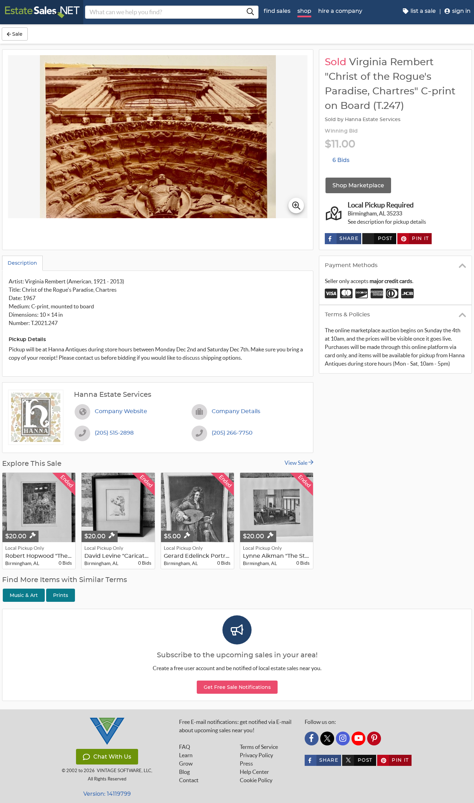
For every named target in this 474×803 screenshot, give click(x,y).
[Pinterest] (374, 738)
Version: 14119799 (107, 794)
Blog (184, 772)
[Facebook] (312, 738)
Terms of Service (259, 747)
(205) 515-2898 (114, 433)
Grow (186, 763)
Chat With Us (112, 756)
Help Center (254, 772)
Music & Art (24, 595)
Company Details (236, 411)
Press (246, 763)
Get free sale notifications (237, 687)
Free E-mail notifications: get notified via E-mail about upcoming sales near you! (235, 726)
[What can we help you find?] (250, 12)
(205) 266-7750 (232, 433)
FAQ (184, 747)
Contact (188, 780)
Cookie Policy (256, 780)
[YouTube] (358, 738)
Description (22, 263)
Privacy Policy (256, 755)
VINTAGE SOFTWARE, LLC (124, 770)
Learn (186, 755)
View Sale (296, 463)
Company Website (121, 411)
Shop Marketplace (358, 185)
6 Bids (340, 160)
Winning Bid (341, 131)
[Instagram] (343, 738)
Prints (60, 595)
